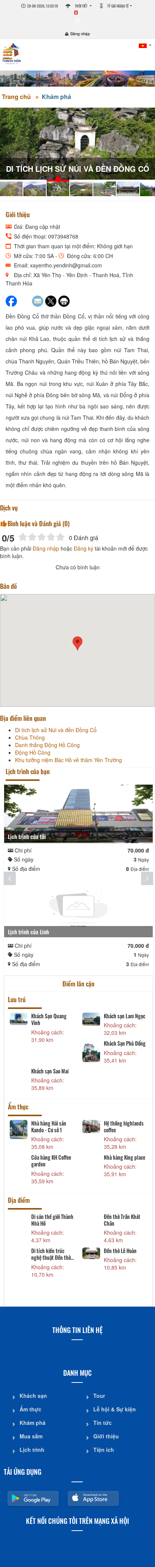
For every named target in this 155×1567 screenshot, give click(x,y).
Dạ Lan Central (46, 1123)
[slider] (41, 537)
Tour (99, 1395)
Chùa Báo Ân (44, 1216)
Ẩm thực (30, 1409)
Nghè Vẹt (113, 1244)
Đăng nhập (80, 33)
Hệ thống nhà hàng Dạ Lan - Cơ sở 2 (123, 1126)
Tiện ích (103, 1449)
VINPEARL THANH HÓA (121, 1019)
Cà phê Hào (115, 1157)
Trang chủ (16, 96)
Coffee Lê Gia (44, 1157)
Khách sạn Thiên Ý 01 (52, 1050)
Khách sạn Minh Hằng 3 (120, 1054)
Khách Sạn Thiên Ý (49, 1016)
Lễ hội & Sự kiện (114, 1409)
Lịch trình (32, 1449)
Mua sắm (31, 1436)
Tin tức (102, 1422)
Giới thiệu (106, 1436)
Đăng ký (83, 548)
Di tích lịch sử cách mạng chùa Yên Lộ (50, 1247)
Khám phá (56, 96)
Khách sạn (33, 1395)
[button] (77, 643)
